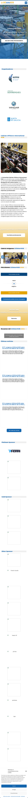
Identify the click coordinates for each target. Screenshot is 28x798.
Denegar (14, 789)
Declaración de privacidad (15, 796)
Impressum (23, 796)
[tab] (14, 274)
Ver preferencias (14, 793)
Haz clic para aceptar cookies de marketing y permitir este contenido (14, 335)
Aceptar (14, 786)
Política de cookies (6, 796)
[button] (26, 771)
